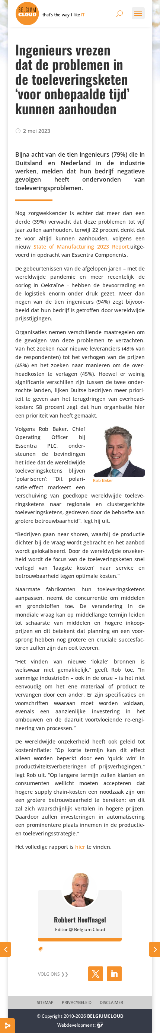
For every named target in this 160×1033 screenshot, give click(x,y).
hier (80, 846)
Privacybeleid (77, 1002)
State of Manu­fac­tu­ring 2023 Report (81, 246)
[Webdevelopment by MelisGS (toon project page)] (100, 1025)
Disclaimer (111, 1002)
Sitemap (45, 1002)
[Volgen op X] (95, 973)
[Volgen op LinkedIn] (114, 973)
